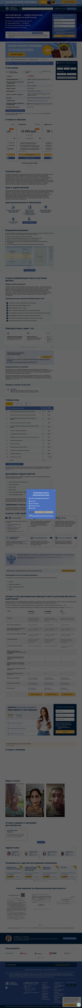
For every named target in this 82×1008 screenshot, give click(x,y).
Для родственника (35, 505)
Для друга (33, 508)
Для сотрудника (35, 503)
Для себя (33, 501)
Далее (43, 512)
